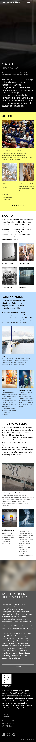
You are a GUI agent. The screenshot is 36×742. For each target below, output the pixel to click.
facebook (13, 734)
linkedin (3, 734)
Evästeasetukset (6, 716)
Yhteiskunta (7, 150)
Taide (4, 183)
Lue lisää (18, 667)
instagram (8, 734)
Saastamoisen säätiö (11, 2)
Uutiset (5, 187)
